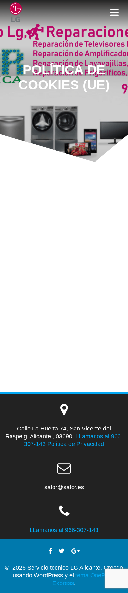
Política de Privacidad (75, 444)
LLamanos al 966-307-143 (64, 530)
